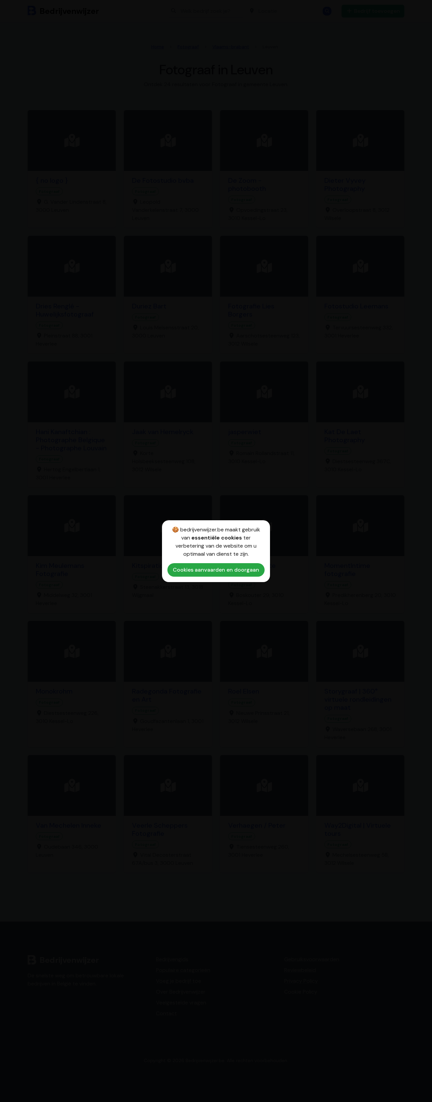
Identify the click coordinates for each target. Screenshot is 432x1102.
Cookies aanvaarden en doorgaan (216, 569)
